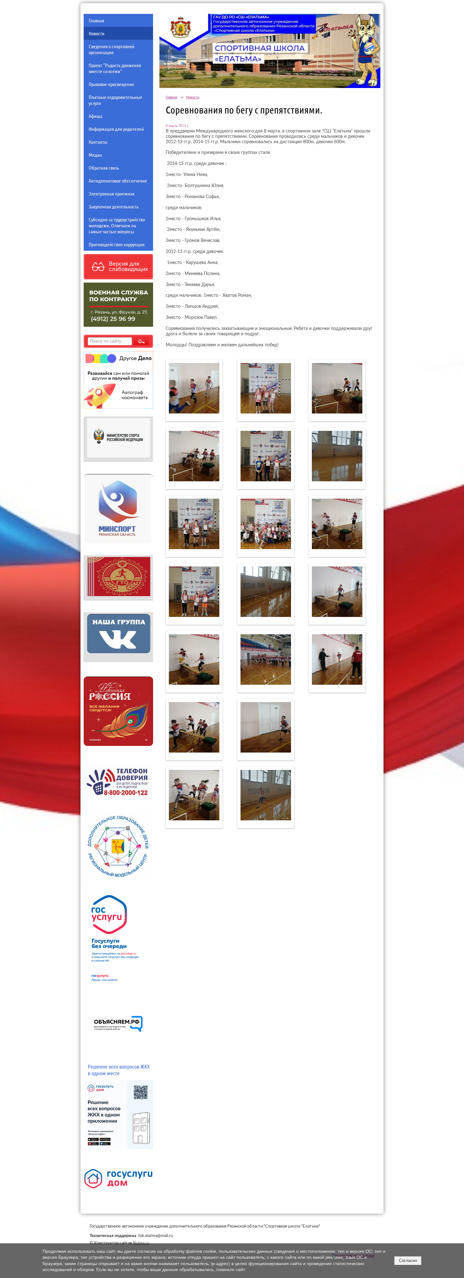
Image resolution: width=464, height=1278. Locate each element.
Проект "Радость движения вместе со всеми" (115, 68)
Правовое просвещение (111, 84)
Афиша (95, 116)
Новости (96, 33)
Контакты (98, 142)
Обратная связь (104, 168)
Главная (96, 20)
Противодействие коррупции (117, 244)
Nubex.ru (141, 1243)
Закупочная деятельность (114, 206)
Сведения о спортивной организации (111, 49)
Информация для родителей (116, 129)
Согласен (408, 1260)
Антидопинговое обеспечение (118, 181)
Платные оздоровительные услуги (115, 100)
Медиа (95, 155)
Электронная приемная (111, 193)
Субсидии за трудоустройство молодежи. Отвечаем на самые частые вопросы (117, 225)
